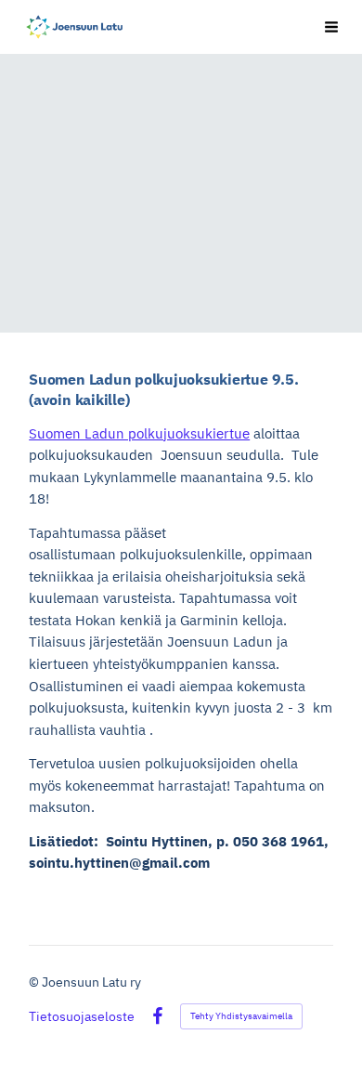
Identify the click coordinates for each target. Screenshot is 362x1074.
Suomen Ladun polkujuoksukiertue (139, 433)
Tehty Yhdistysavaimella (241, 1016)
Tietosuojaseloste (82, 1016)
